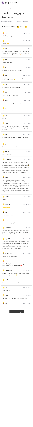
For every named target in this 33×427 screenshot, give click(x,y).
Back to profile (7, 9)
